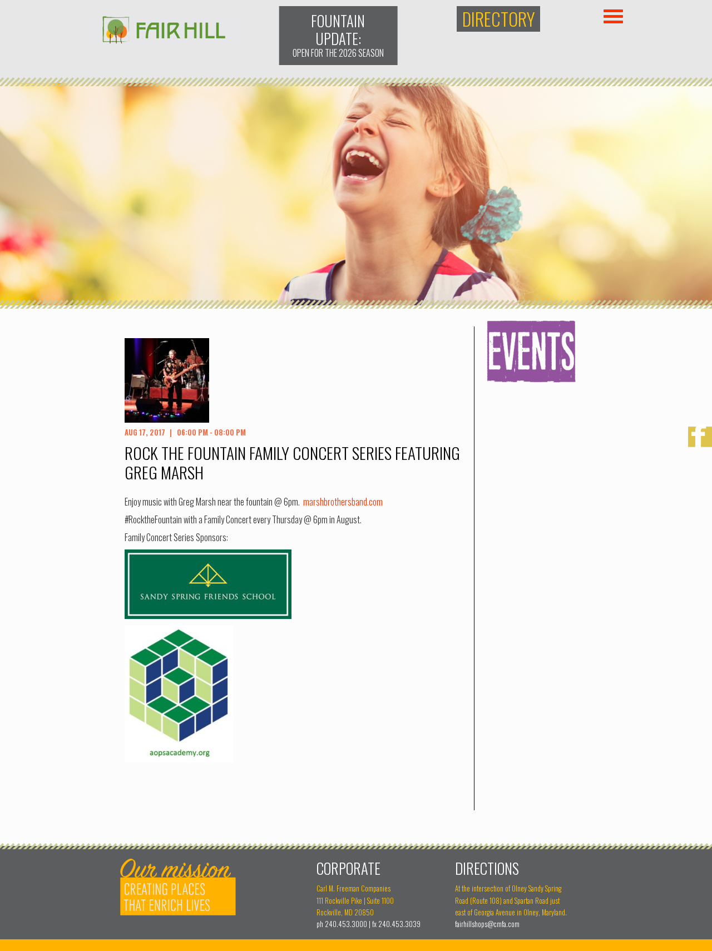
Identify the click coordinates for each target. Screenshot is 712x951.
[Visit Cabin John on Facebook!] (700, 437)
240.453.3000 (346, 924)
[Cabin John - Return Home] (163, 40)
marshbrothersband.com (343, 501)
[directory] (498, 19)
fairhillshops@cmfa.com (487, 924)
